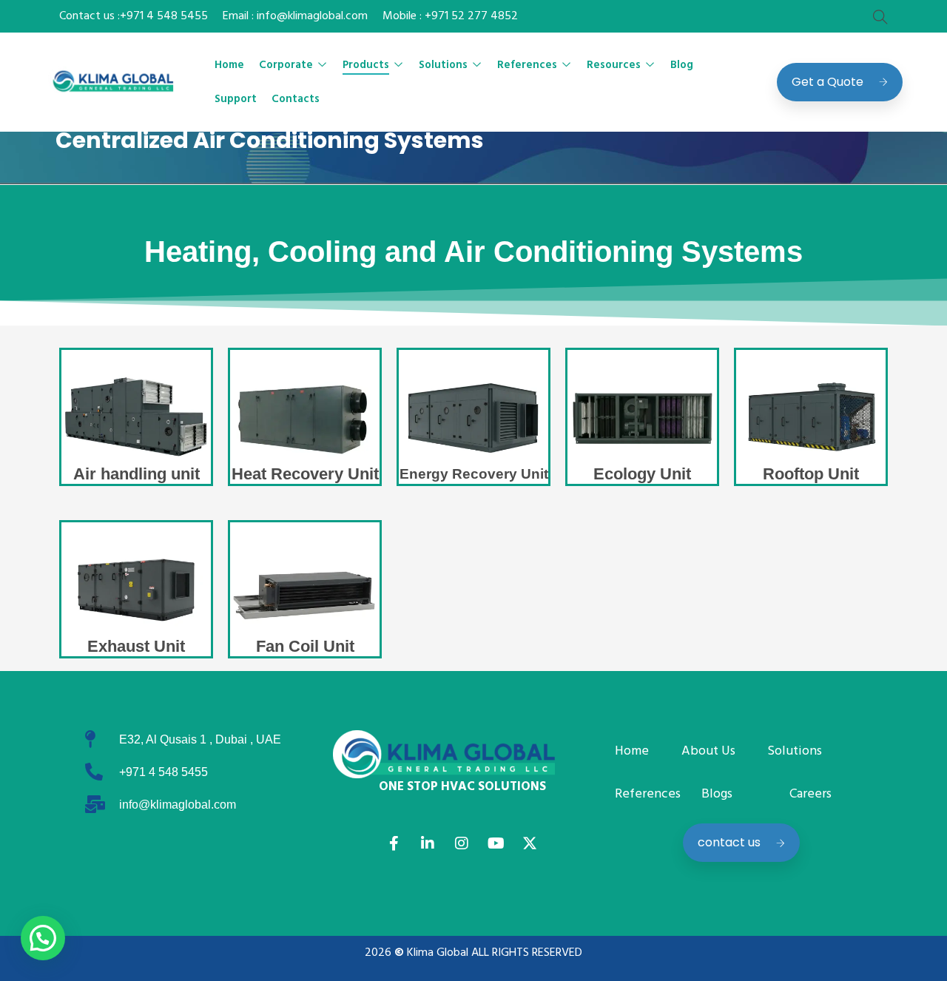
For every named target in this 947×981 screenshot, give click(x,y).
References (527, 65)
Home (229, 65)
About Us (708, 751)
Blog (681, 65)
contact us (729, 842)
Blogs (716, 794)
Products (366, 65)
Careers (810, 794)
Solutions (443, 65)
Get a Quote (827, 81)
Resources (614, 65)
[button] (43, 938)
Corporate (286, 65)
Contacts (296, 99)
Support (236, 99)
